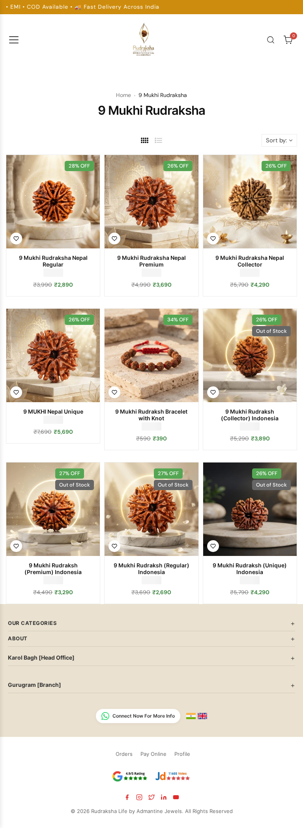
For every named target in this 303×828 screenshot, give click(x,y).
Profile (182, 754)
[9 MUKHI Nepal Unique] (53, 355)
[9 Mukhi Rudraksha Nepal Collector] (250, 201)
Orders (124, 754)
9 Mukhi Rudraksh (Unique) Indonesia (250, 568)
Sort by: (276, 140)
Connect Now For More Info (143, 716)
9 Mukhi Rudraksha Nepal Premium (151, 261)
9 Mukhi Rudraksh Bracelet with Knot (151, 414)
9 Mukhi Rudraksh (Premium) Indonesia (53, 568)
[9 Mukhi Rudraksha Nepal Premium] (151, 201)
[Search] (270, 39)
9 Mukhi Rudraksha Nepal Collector (249, 261)
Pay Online (153, 754)
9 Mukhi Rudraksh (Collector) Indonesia (250, 414)
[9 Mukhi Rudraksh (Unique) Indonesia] (250, 509)
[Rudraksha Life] (144, 38)
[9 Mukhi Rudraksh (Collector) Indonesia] (250, 355)
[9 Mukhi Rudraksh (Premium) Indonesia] (53, 509)
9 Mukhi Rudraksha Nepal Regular (53, 261)
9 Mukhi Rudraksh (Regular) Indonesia (151, 568)
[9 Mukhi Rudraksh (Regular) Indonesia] (151, 509)
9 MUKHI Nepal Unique (53, 411)
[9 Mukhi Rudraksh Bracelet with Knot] (151, 355)
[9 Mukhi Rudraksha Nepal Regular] (53, 201)
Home (123, 95)
